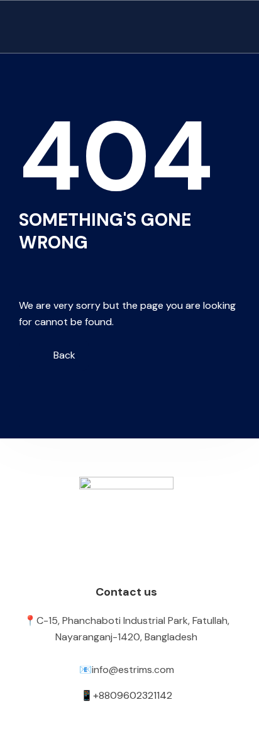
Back (63, 355)
